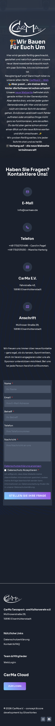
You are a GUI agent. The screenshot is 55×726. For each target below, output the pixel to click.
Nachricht (11, 439)
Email (8, 397)
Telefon (8, 425)
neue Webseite (24, 92)
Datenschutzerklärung (16, 639)
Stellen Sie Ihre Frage (27, 495)
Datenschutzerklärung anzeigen (22, 465)
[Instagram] (43, 719)
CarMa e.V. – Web (39, 80)
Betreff (9, 411)
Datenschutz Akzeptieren (23, 470)
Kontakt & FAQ (12, 644)
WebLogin (10, 662)
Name (8, 383)
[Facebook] (49, 719)
